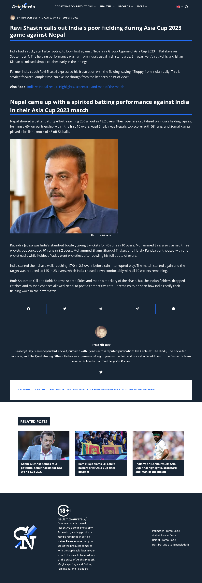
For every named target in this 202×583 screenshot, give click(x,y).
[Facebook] (28, 309)
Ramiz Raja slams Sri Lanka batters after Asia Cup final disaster (96, 468)
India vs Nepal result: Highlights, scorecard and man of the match (75, 87)
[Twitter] (65, 309)
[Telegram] (137, 309)
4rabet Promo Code (164, 535)
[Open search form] (186, 6)
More (140, 7)
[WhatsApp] (173, 309)
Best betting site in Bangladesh (170, 545)
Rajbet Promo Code (164, 540)
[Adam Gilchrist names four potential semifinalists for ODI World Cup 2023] (43, 445)
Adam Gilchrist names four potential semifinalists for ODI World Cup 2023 (41, 468)
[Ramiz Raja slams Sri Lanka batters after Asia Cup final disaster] (101, 445)
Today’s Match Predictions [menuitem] (74, 7)
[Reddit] (101, 309)
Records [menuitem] (124, 7)
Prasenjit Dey (101, 345)
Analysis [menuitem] (105, 7)
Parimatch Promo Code (166, 531)
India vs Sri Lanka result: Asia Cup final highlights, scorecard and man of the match (156, 468)
